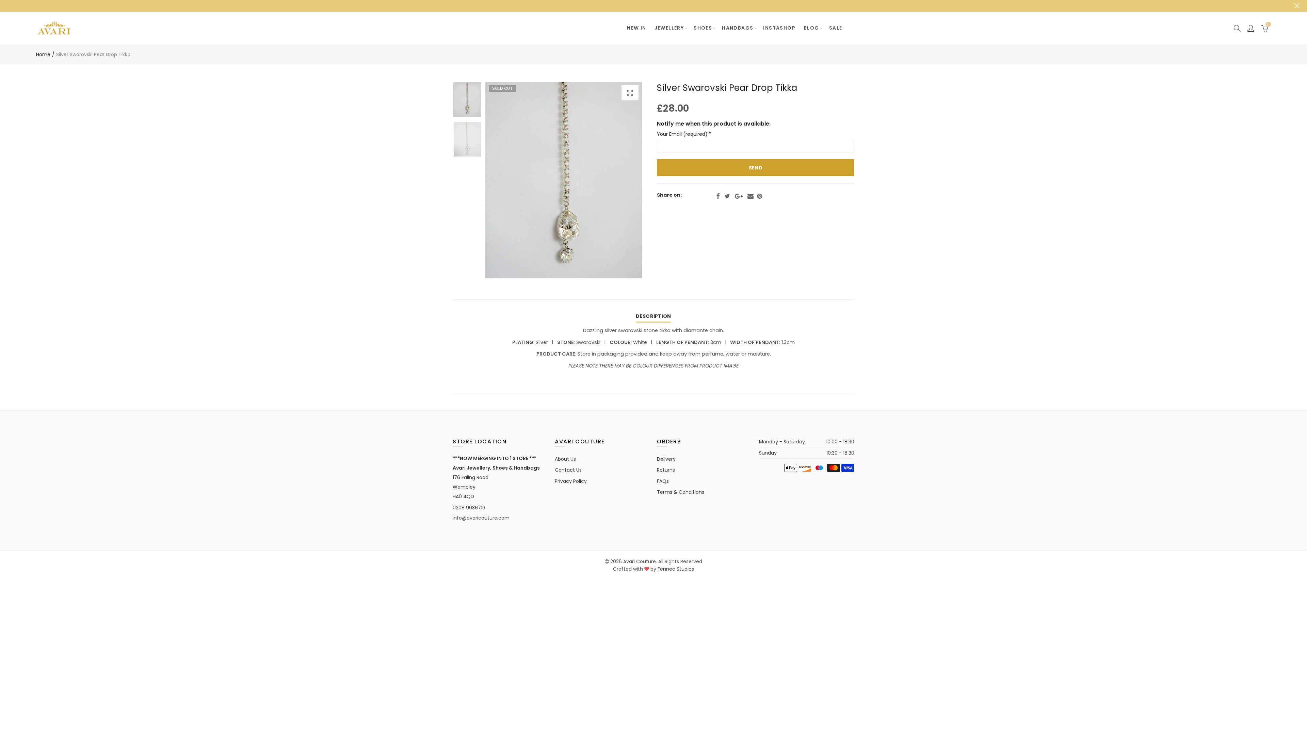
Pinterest (759, 196)
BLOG (811, 27)
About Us (565, 459)
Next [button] (623, 180)
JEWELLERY (669, 27)
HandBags (737, 27)
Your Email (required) (684, 134)
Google (739, 196)
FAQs (663, 481)
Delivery (666, 459)
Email (750, 196)
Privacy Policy (571, 481)
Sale (835, 27)
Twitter (727, 196)
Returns (666, 470)
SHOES (703, 27)
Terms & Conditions (680, 492)
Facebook (718, 196)
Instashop (779, 27)
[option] (563, 180)
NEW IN (636, 27)
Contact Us (568, 470)
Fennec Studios (676, 569)
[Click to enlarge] (630, 92)
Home (43, 54)
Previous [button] (503, 180)
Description (653, 316)
